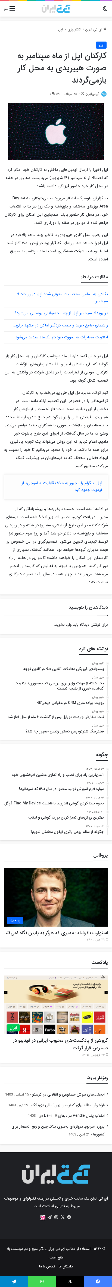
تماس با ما (47, 1266)
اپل (60, 29)
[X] (62, 1217)
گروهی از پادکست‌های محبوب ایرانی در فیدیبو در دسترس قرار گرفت (60, 1044)
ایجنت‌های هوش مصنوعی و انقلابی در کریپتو (68, 1094)
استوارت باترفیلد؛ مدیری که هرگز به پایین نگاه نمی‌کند (56, 933)
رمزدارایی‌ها (97, 1077)
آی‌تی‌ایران (92, 93)
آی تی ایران (94, 29)
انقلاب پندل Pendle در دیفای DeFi (74, 1116)
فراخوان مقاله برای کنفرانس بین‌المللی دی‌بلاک (68, 1105)
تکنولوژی (73, 29)
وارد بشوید (63, 625)
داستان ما (66, 1266)
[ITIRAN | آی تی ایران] (56, 9)
